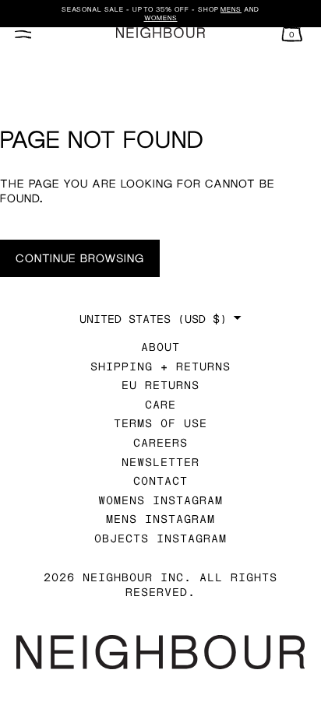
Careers (160, 442)
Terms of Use (160, 423)
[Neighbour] (160, 33)
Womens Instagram (160, 500)
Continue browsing (80, 258)
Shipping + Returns (160, 366)
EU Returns (160, 384)
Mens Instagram (160, 518)
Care (160, 404)
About (160, 346)
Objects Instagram (160, 538)
